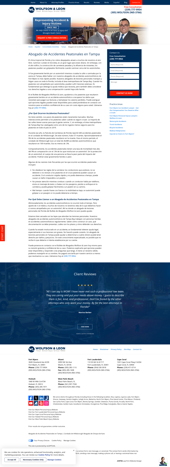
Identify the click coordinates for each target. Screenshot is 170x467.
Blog (125, 2)
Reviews (97, 2)
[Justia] (46, 398)
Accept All (11, 460)
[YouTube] (30, 403)
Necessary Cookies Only (33, 460)
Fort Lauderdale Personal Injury (47, 412)
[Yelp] (41, 403)
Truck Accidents (116, 124)
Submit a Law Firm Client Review (85, 334)
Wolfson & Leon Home (46, 10)
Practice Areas (74, 2)
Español (116, 2)
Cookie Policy (56, 440)
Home (33, 2)
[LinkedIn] (41, 398)
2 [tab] (87, 318)
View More (85, 327)
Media (106, 2)
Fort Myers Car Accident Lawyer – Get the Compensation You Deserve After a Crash (124, 110)
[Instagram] (46, 403)
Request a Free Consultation (52, 38)
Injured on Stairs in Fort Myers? (122, 134)
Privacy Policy (116, 349)
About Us (43, 2)
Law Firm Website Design (129, 461)
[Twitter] (36, 398)
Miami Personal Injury (43, 410)
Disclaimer (104, 349)
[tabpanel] (85, 298)
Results (86, 2)
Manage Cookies (70, 440)
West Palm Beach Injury (44, 419)
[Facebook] (30, 398)
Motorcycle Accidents (118, 121)
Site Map (127, 349)
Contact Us (136, 2)
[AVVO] (36, 403)
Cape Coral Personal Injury (45, 414)
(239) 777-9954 (40, 108)
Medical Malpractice (117, 131)
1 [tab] (82, 318)
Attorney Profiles (57, 2)
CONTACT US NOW (124, 93)
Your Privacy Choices (41, 440)
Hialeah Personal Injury (44, 417)
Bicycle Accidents (116, 127)
